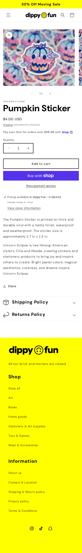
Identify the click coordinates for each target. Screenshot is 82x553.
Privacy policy (18, 501)
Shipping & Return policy (26, 492)
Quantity (9, 140)
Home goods (17, 417)
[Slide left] (31, 93)
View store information (24, 208)
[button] (8, 15)
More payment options (41, 185)
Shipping (8, 124)
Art (10, 398)
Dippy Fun (34, 548)
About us (15, 473)
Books (12, 407)
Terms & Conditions (22, 511)
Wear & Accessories (23, 445)
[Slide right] (50, 93)
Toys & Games (18, 436)
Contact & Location (22, 482)
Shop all (14, 388)
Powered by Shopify (52, 548)
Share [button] (12, 286)
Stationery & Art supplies (26, 426)
